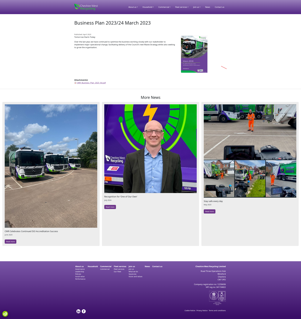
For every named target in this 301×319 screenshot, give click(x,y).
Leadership (79, 271)
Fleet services (120, 266)
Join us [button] (196, 7)
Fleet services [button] (181, 7)
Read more (10, 241)
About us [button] (132, 7)
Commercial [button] (163, 7)
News (207, 7)
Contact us (219, 7)
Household (93, 266)
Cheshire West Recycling (86, 7)
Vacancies (132, 274)
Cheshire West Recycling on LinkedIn (78, 311)
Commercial (105, 266)
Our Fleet (117, 271)
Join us (132, 266)
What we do (133, 271)
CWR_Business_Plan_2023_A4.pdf (91, 83)
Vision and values (135, 276)
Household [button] (147, 7)
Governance (80, 269)
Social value (80, 276)
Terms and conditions (217, 310)
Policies (78, 274)
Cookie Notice (190, 310)
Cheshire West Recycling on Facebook (84, 311)
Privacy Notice (202, 310)
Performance (80, 279)
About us (79, 266)
